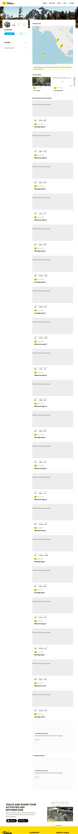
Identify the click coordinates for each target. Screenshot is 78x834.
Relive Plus (52, 3)
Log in (64, 3)
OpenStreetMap (65, 63)
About (59, 3)
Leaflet (59, 63)
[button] (42, 54)
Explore (45, 3)
